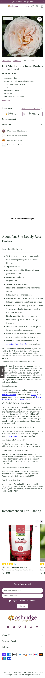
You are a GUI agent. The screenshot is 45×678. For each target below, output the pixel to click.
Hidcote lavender (9, 394)
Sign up (22, 606)
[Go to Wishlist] (32, 6)
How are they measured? (31, 108)
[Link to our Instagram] (14, 626)
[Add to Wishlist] (39, 19)
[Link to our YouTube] (37, 626)
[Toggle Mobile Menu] (3, 6)
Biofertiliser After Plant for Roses (14, 567)
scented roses (25, 399)
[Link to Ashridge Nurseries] (13, 6)
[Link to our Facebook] (8, 626)
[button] (2, 2)
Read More (6, 100)
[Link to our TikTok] (25, 626)
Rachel (33, 394)
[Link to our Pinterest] (19, 626)
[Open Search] (27, 6)
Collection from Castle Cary (17, 344)
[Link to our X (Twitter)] (31, 626)
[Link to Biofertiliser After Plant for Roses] (20, 543)
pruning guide (11, 436)
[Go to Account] (37, 6)
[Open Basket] (42, 6)
